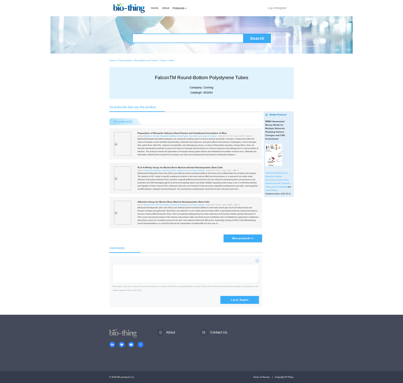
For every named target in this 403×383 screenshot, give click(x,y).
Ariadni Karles (282, 180)
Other (171, 60)
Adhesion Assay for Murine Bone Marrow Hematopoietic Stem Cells (173, 202)
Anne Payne (183, 136)
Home (154, 8)
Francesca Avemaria (152, 170)
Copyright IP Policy (284, 377)
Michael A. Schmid (151, 136)
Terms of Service (261, 377)
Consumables (125, 60)
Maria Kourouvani (273, 183)
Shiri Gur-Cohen (169, 170)
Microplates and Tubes (145, 60)
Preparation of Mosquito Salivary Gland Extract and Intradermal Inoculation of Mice (182, 133)
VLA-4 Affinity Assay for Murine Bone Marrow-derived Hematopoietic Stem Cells (180, 167)
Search (257, 38)
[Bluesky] (122, 345)
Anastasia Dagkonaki (274, 173)
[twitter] (140, 345)
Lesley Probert (271, 190)
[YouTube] (131, 345)
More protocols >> (243, 238)
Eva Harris (193, 136)
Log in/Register (277, 8)
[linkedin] (112, 345)
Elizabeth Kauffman (168, 136)
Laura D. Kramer (209, 136)
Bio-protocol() (123, 121)
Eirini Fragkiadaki (279, 187)
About (165, 8)
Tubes (163, 60)
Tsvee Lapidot (198, 170)
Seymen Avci (182, 170)
